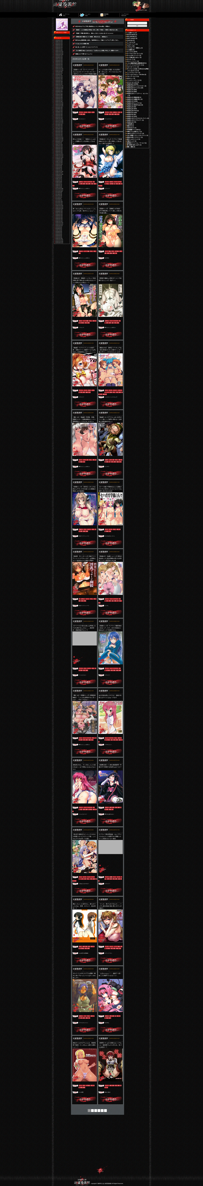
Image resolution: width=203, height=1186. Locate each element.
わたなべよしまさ (132, 82)
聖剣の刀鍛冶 (107, 1092)
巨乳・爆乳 (82, 114)
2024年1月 (57, 84)
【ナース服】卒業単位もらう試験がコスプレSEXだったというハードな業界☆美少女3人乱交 (110, 489)
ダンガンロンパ (82, 118)
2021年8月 (57, 125)
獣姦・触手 (108, 1018)
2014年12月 (58, 239)
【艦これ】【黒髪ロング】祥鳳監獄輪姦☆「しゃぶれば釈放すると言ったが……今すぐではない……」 (84, 697)
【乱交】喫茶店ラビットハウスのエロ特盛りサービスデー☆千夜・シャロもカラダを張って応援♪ (84, 836)
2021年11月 (58, 121)
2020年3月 (57, 150)
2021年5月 (57, 130)
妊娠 (113, 322)
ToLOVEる (107, 258)
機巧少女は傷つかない (109, 814)
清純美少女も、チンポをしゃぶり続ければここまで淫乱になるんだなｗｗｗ (84, 767)
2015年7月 (57, 230)
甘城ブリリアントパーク (84, 536)
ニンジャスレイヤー (132, 72)
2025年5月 (57, 61)
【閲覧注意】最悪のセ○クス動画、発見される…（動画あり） (91, 36)
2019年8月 (57, 160)
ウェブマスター (125, 15)
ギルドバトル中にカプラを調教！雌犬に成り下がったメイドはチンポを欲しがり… (84, 975)
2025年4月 (57, 63)
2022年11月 (58, 104)
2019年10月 (58, 157)
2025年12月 (58, 51)
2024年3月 (57, 81)
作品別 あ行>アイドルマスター (135, 86)
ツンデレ (107, 946)
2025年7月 (57, 58)
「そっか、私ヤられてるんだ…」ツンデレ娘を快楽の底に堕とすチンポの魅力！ (110, 906)
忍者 (92, 183)
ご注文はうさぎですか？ (84, 883)
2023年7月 (57, 93)
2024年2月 (57, 83)
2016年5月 (57, 215)
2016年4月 (57, 217)
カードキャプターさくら (134, 53)
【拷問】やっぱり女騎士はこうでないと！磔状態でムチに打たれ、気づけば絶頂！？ (110, 1045)
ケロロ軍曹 (81, 1092)
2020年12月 (58, 137)
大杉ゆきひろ (130, 127)
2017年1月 (57, 204)
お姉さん (115, 112)
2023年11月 (58, 87)
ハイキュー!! (81, 327)
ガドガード (130, 59)
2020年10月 (58, 140)
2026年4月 (57, 46)
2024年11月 (58, 70)
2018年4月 (57, 182)
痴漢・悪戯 (109, 253)
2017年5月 (57, 198)
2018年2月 (57, 185)
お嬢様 (111, 877)
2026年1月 (57, 50)
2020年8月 (57, 143)
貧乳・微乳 (118, 392)
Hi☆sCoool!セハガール (110, 536)
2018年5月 (57, 181)
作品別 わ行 (130, 122)
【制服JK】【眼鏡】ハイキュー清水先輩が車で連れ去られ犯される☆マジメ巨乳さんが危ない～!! (84, 280)
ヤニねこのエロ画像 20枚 (82, 43)
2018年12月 (58, 171)
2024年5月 (57, 78)
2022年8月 (57, 108)
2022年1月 (57, 118)
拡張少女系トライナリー (134, 137)
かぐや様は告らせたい (133, 57)
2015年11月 (58, 224)
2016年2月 (57, 220)
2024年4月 (57, 80)
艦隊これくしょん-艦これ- (84, 188)
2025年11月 (58, 53)
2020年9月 (57, 141)
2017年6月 (57, 197)
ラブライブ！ (107, 188)
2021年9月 (57, 124)
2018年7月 (57, 178)
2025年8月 (57, 57)
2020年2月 (57, 151)
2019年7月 (57, 161)
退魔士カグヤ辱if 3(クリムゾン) (83, 54)
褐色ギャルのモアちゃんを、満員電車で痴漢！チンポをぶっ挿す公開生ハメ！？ (84, 1045)
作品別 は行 (130, 108)
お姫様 (106, 459)
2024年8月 (57, 74)
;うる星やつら (131, 32)
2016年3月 (57, 218)
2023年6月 (57, 94)
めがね (80, 320)
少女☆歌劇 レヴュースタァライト (136, 135)
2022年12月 (58, 103)
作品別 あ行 (130, 84)
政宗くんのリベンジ (132, 139)
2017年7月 (57, 195)
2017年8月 (57, 194)
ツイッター (87, 15)
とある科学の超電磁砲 (83, 953)
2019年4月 (57, 165)
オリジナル (130, 51)
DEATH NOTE (131, 34)
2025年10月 (58, 54)
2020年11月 (58, 138)
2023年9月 (57, 90)
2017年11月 (58, 190)
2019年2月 (57, 168)
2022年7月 (57, 110)
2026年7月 (57, 41)
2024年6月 (57, 77)
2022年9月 (57, 107)
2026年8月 (57, 40)
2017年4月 (57, 200)
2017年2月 (57, 202)
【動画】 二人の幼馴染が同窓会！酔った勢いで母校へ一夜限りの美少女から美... (96, 30)
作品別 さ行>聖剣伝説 (133, 97)
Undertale (130, 40)
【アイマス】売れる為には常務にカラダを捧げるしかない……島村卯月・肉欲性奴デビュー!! (84, 628)
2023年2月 (57, 100)
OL (79, 598)
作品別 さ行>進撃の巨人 (134, 99)
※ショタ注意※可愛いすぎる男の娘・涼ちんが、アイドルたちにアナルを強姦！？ (110, 72)
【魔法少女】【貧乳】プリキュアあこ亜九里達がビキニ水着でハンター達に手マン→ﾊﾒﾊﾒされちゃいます (110, 350)
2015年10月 (58, 225)
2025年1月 (57, 67)
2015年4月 (57, 234)
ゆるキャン (130, 78)
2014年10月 (58, 242)
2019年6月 (57, 162)
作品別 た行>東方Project (134, 105)
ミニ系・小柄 (85, 459)
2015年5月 (57, 232)
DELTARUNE (131, 36)
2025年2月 (57, 65)
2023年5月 (57, 95)
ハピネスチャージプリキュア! (111, 397)
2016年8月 (57, 211)
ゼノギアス (107, 466)
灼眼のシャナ (130, 141)
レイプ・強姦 (86, 251)
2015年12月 (58, 222)
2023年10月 (58, 88)
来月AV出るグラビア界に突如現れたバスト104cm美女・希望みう (92, 26)
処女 (81, 809)
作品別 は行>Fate (132, 110)
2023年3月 (57, 98)
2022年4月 (57, 114)
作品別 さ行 (130, 91)
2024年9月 (57, 73)
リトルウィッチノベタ (133, 80)
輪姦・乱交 (117, 114)
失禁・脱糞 (85, 809)
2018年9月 (57, 175)
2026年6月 (57, 43)
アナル (111, 112)
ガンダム (106, 605)
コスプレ (110, 390)
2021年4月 (57, 131)
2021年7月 (57, 127)
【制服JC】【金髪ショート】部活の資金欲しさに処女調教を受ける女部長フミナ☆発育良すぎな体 (110, 558)
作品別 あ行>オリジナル (134, 88)
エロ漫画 (129, 49)
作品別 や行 (130, 114)
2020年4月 (57, 148)
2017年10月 (58, 191)
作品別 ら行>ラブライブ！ (134, 120)
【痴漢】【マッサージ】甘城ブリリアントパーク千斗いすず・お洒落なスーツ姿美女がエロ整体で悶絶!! (84, 558)
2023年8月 (57, 91)
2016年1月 (57, 221)
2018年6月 (57, 180)
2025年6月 (57, 60)
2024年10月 (58, 71)
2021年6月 (57, 128)
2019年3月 (57, 167)
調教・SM (115, 253)
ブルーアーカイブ (132, 76)
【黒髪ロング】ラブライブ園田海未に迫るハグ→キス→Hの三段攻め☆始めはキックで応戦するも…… (110, 628)
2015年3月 (57, 235)
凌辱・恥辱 (82, 183)
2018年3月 (57, 184)
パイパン (85, 390)
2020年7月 (57, 144)
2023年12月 (58, 85)
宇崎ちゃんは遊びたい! (133, 131)
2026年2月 (57, 48)
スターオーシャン (132, 67)
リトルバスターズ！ (83, 814)
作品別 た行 (130, 101)
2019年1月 (57, 170)
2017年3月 (57, 201)
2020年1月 (57, 152)
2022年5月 (57, 113)
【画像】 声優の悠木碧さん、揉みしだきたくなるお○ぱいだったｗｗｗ (94, 33)
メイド (85, 1016)
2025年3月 (57, 64)
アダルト (129, 46)
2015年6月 (57, 231)
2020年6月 (57, 145)
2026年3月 (57, 47)
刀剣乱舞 (129, 124)
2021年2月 (57, 134)
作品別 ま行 (130, 112)
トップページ (66, 15)
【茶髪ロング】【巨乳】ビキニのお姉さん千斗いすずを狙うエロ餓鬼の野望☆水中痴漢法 (84, 489)
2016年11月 (58, 207)
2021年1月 (57, 135)
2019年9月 (57, 158)
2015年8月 (57, 228)
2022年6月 (57, 111)
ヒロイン (115, 390)
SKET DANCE (131, 38)
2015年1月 (57, 238)
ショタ (119, 112)
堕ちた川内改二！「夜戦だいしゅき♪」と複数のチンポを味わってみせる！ (84, 141)
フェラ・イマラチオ (88, 181)
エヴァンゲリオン (108, 953)
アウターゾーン (131, 44)
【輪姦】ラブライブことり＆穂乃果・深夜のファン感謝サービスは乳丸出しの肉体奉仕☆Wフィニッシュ (84, 350)
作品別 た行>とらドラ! (133, 103)
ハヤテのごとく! (108, 744)
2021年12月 (58, 120)
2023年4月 (57, 97)
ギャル (106, 390)
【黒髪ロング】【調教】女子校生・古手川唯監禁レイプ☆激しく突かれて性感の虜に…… (110, 211)
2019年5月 (57, 164)
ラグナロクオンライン (83, 1022)
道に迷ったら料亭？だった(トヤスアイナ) (86, 47)
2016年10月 (58, 208)
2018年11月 (58, 172)
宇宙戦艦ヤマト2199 (133, 129)
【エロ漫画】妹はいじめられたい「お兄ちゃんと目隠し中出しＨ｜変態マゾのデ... (97, 50)
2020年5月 (57, 147)
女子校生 (112, 183)
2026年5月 (57, 44)
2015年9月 (57, 227)
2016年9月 (57, 210)
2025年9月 (57, 55)
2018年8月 (57, 177)
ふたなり (85, 112)
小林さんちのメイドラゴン (134, 133)
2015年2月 (57, 237)
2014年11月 (58, 241)
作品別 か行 (130, 89)
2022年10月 (58, 105)
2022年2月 (57, 117)
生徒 (113, 600)
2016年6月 (57, 214)
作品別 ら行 (130, 116)
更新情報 (106, 15)
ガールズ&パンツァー (133, 55)
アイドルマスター (108, 118)
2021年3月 (57, 133)
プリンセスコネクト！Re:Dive (135, 74)
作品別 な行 (130, 107)
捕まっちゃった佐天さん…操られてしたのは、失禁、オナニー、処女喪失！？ (84, 906)
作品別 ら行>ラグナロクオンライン (137, 118)
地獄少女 (129, 126)
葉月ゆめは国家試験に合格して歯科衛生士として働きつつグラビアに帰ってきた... (97, 40)
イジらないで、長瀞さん (134, 48)
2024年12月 (58, 68)
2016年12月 (58, 205)
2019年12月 (58, 154)
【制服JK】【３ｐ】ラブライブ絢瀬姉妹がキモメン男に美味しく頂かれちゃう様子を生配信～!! (110, 141)
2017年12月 (58, 188)
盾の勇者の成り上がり (133, 145)
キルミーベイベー (132, 61)
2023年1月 (57, 101)
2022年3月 (57, 115)
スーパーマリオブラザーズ (134, 65)
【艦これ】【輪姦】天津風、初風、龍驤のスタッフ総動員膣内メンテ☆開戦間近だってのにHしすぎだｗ (84, 419)
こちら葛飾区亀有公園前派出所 (136, 63)
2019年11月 (58, 155)
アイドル (81, 112)
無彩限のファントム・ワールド (136, 143)
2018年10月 (58, 174)
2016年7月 (57, 212)
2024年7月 (57, 75)
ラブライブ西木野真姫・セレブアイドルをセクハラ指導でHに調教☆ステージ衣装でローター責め (110, 836)
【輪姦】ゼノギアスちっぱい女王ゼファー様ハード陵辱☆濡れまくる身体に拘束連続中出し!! (110, 419)
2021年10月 (58, 123)
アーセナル (130, 42)
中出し (89, 112)
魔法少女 (105, 394)
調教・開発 (130, 146)
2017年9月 (57, 192)
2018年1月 (57, 187)
